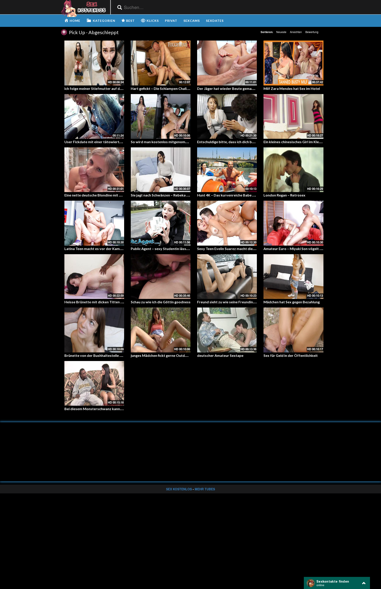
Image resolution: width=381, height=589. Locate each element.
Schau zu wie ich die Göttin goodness (160, 302)
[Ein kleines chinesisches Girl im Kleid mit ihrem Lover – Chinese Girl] (293, 116)
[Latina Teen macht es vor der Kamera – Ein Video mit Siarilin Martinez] (94, 223)
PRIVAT (171, 20)
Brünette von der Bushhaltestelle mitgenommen (103, 355)
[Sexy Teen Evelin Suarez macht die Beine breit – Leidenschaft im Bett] (227, 223)
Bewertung (311, 32)
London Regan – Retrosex (284, 195)
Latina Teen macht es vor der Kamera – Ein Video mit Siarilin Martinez (120, 248)
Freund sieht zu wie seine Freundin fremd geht (234, 302)
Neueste (281, 32)
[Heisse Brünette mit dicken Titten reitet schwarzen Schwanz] (94, 276)
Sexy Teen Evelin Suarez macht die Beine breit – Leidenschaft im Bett (253, 248)
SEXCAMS (191, 20)
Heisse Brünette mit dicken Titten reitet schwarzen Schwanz (113, 302)
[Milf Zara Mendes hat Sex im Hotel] (293, 63)
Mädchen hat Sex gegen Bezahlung (291, 302)
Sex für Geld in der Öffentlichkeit (290, 355)
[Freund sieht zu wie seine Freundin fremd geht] (227, 276)
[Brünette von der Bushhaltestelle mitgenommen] (94, 329)
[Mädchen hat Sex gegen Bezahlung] (293, 276)
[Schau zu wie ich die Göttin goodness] (160, 276)
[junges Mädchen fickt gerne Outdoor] (160, 329)
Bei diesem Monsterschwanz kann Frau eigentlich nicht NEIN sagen (118, 409)
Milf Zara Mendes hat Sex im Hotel (291, 88)
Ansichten (296, 32)
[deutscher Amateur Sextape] (227, 329)
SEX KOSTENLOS (179, 489)
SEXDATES (215, 20)
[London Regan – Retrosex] (293, 169)
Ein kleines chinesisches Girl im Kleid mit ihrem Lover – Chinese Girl (317, 142)
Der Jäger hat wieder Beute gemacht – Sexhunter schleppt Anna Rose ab (256, 88)
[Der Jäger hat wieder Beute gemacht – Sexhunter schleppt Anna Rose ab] (227, 63)
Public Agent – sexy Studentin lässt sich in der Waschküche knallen (184, 248)
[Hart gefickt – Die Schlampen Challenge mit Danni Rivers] (160, 63)
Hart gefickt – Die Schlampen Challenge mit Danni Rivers (176, 88)
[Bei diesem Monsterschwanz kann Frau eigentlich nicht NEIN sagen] (94, 383)
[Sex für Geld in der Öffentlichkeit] (293, 329)
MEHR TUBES (205, 489)
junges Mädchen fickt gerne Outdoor (161, 355)
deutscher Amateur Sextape (220, 355)
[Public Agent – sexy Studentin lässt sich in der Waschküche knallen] (160, 223)
